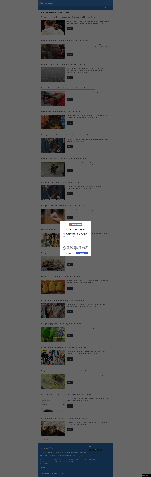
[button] (75, 239)
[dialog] (75, 238)
